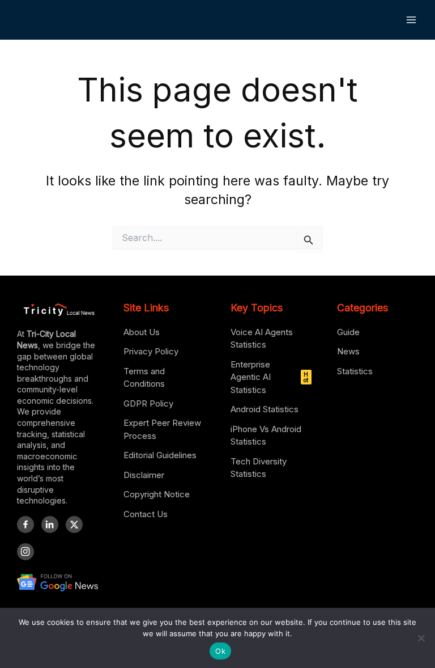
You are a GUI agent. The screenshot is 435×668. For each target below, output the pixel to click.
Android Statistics (264, 409)
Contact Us (145, 514)
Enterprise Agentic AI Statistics (270, 377)
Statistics (355, 371)
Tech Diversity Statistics (259, 468)
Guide (348, 332)
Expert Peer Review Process (162, 429)
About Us (141, 332)
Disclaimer (143, 475)
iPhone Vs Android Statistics (266, 435)
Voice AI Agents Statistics (262, 338)
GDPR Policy (148, 403)
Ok (220, 651)
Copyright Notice (156, 494)
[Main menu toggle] (411, 19)
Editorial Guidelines (160, 455)
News (348, 351)
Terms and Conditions (144, 378)
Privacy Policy (150, 351)
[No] (421, 638)
